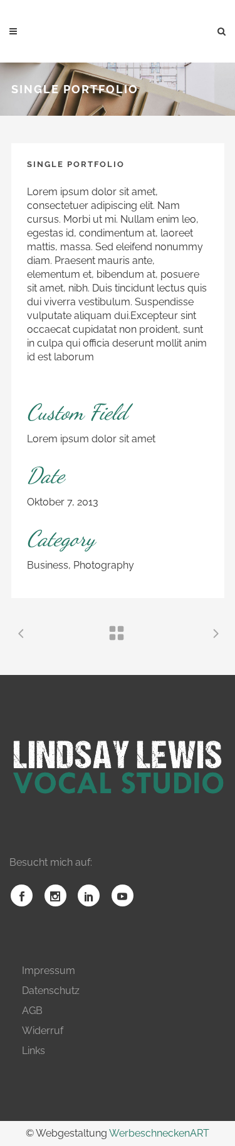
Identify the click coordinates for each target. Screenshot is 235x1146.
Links (33, 1051)
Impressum (48, 970)
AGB (32, 1011)
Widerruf (42, 1031)
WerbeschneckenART (159, 1133)
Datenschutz (51, 990)
